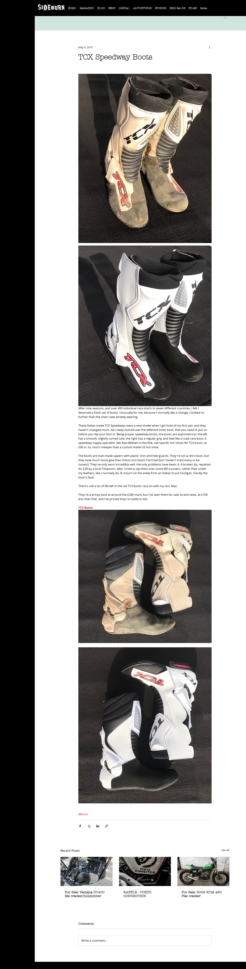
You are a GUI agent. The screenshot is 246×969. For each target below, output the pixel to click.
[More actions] (209, 47)
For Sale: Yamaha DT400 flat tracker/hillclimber (85, 894)
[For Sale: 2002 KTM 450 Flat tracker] (203, 871)
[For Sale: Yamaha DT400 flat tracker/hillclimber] (87, 871)
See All (226, 850)
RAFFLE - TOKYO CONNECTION (137, 894)
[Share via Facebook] (80, 826)
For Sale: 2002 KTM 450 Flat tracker (202, 894)
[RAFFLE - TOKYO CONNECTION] (145, 871)
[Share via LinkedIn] (97, 826)
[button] (87, 9)
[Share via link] (106, 826)
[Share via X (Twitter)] (89, 826)
